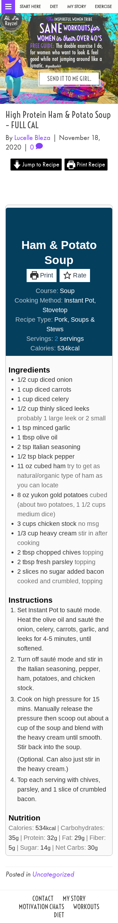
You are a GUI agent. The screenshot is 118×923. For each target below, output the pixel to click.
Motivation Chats (41, 907)
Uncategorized (53, 874)
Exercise (103, 6)
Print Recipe (90, 164)
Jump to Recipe (40, 164)
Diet (54, 6)
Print (45, 275)
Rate (78, 275)
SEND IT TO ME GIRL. (69, 79)
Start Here (30, 6)
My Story (76, 6)
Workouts (86, 907)
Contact (43, 899)
